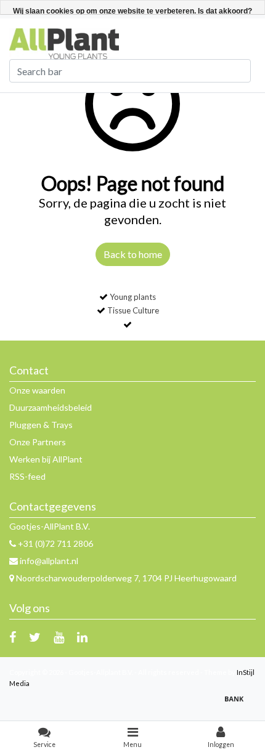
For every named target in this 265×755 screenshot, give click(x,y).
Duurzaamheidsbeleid (50, 407)
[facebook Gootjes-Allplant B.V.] (12, 636)
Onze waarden (37, 390)
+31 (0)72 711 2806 (54, 543)
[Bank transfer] (237, 704)
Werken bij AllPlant (46, 459)
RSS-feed (27, 476)
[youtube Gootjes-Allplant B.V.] (59, 636)
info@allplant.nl (49, 560)
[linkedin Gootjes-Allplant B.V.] (82, 636)
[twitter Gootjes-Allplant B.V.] (35, 636)
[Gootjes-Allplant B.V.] (64, 43)
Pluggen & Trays (41, 424)
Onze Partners (37, 442)
